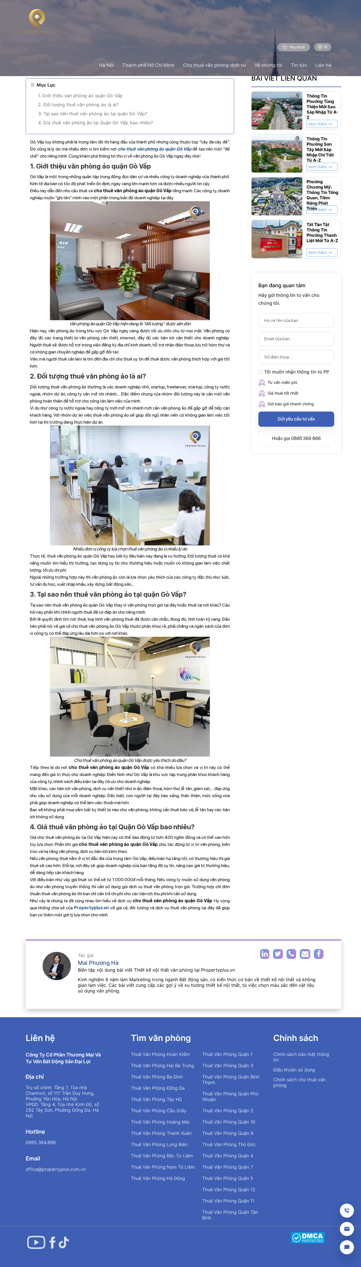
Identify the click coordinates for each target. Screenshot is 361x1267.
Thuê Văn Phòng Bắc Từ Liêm (162, 1155)
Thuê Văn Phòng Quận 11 (228, 1201)
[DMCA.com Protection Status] (308, 1237)
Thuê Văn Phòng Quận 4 (227, 1155)
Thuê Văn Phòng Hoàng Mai (160, 1122)
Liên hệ (323, 65)
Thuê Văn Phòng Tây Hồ (156, 1099)
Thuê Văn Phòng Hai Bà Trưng (162, 1065)
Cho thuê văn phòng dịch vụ (214, 65)
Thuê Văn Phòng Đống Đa (158, 1088)
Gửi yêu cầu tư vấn (296, 419)
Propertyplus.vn (91, 907)
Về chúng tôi (268, 65)
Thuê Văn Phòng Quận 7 (227, 1167)
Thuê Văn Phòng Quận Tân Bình (230, 1214)
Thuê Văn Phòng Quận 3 (227, 1065)
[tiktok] (64, 1242)
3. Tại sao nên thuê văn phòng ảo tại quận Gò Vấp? (92, 113)
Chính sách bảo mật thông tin (301, 1057)
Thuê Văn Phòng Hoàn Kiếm (160, 1054)
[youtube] (36, 1242)
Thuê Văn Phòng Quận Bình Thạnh (230, 1079)
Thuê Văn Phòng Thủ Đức (229, 1144)
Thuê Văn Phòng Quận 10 (228, 1122)
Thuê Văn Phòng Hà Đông (158, 1178)
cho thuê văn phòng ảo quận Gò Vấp (154, 149)
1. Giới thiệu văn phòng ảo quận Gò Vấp (80, 95)
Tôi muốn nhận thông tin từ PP (296, 372)
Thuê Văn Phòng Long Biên (159, 1144)
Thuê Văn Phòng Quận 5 (227, 1178)
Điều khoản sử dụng (294, 1070)
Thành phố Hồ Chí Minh (148, 65)
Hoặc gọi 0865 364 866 (296, 438)
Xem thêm (318, 123)
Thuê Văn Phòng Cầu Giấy (158, 1110)
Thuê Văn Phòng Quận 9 (227, 1133)
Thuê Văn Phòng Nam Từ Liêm (163, 1167)
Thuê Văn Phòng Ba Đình (157, 1077)
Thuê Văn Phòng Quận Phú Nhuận (230, 1096)
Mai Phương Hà (98, 962)
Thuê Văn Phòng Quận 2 (227, 1110)
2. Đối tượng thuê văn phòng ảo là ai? (78, 104)
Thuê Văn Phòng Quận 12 (228, 1189)
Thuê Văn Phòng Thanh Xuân (161, 1133)
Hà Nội (106, 65)
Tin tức (299, 65)
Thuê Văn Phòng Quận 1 (227, 1054)
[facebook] (52, 1242)
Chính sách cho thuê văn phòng (299, 1082)
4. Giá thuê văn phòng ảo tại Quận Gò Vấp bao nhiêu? (95, 122)
